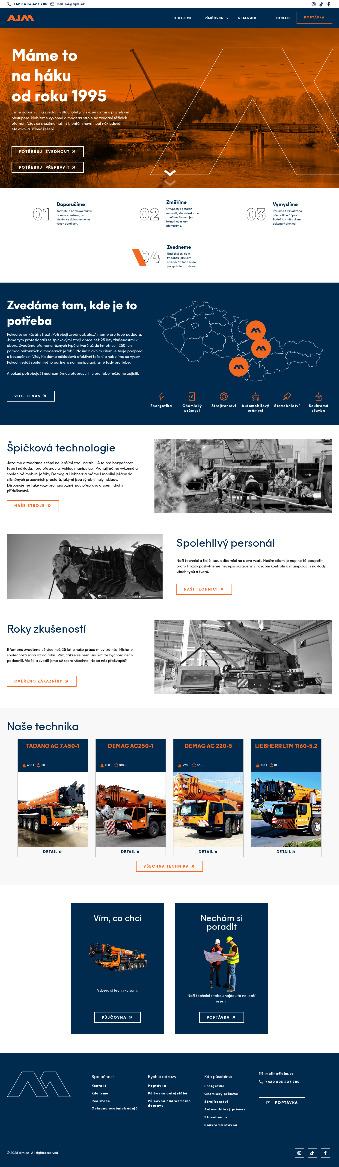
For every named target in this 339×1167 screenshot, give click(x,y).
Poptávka (157, 1086)
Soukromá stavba (221, 1125)
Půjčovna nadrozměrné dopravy (169, 1103)
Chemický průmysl (221, 1094)
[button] (215, 18)
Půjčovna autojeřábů (167, 1093)
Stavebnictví (216, 1117)
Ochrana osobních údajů (115, 1108)
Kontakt (283, 18)
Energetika (214, 1086)
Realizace (247, 18)
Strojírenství (216, 1101)
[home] (21, 18)
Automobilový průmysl (225, 1109)
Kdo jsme (183, 18)
